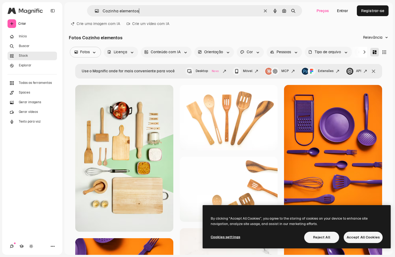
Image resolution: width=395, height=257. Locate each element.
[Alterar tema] (31, 246)
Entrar (342, 10)
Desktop (207, 71)
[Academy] (21, 246)
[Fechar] (373, 71)
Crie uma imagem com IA (98, 23)
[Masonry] (374, 52)
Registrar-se (372, 10)
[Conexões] (12, 246)
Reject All (321, 237)
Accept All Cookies (363, 237)
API (358, 71)
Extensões (325, 71)
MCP (285, 71)
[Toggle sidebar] (52, 10)
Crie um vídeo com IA (150, 23)
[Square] (384, 52)
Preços (323, 10)
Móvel (247, 71)
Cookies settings (225, 237)
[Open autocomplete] (94, 11)
